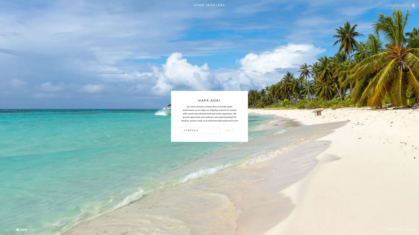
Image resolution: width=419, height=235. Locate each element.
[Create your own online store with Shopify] (21, 230)
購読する (230, 130)
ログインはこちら (407, 229)
